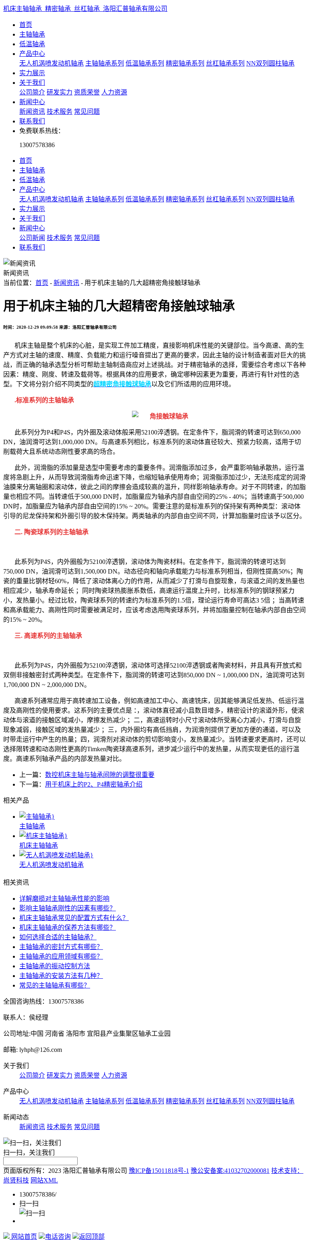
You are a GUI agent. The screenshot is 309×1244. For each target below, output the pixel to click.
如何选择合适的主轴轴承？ (58, 937)
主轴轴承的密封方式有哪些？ (61, 946)
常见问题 (87, 111)
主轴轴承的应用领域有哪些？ (61, 956)
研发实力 (59, 92)
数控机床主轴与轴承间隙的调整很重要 (99, 774)
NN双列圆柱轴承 (270, 63)
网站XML (44, 1180)
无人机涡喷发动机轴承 (51, 63)
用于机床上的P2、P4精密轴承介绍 (93, 784)
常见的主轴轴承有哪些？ (54, 985)
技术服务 (59, 111)
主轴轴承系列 (104, 63)
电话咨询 (58, 1236)
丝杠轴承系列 (225, 63)
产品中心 (32, 53)
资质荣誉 (87, 92)
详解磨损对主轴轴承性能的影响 (64, 898)
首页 (25, 24)
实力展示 (32, 73)
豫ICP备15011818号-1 (159, 1170)
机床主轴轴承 (38, 845)
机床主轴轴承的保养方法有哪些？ (67, 927)
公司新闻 (32, 237)
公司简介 (32, 92)
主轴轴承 (32, 34)
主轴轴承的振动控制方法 (54, 966)
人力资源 (114, 92)
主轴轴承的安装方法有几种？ (61, 975)
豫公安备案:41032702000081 (230, 1170)
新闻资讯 (32, 111)
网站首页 (23, 1236)
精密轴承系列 (185, 63)
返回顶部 (92, 1236)
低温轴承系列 (145, 63)
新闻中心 (32, 101)
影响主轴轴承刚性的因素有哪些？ (67, 908)
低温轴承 (32, 44)
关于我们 (32, 82)
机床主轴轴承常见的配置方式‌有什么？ (74, 917)
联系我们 (32, 121)
